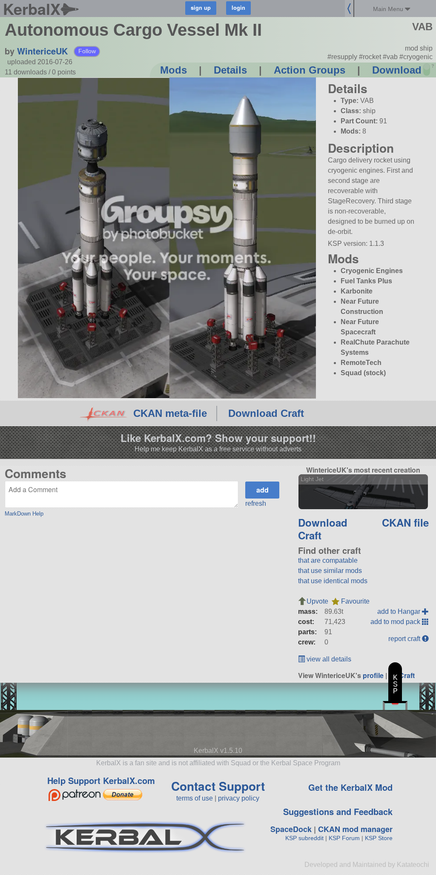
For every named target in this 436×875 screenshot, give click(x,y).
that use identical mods (332, 580)
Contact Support (218, 786)
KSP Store (379, 838)
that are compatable (328, 560)
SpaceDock (291, 829)
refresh (255, 503)
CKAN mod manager (355, 829)
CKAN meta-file (170, 413)
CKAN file (405, 522)
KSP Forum (344, 838)
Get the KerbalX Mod (350, 787)
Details (230, 70)
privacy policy (238, 798)
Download (397, 70)
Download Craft (266, 413)
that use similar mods (330, 570)
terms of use (194, 798)
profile (373, 675)
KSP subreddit (304, 838)
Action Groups (309, 70)
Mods (173, 70)
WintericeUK (42, 51)
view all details (328, 659)
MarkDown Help (24, 513)
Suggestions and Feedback (338, 811)
